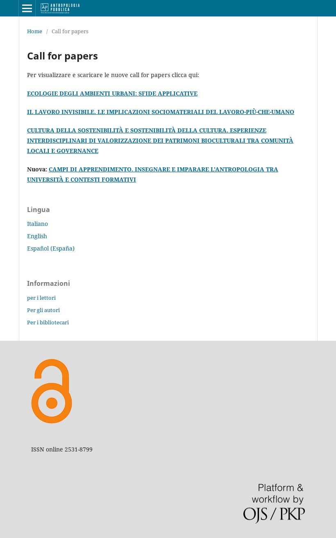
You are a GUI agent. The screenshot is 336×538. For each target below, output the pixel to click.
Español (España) (51, 248)
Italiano (37, 224)
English (37, 236)
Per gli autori (43, 310)
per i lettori (41, 297)
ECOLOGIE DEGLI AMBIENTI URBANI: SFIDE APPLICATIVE (112, 93)
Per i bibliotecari (48, 322)
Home (34, 31)
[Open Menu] (27, 8)
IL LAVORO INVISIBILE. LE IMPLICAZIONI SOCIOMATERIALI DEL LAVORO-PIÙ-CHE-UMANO (160, 112)
